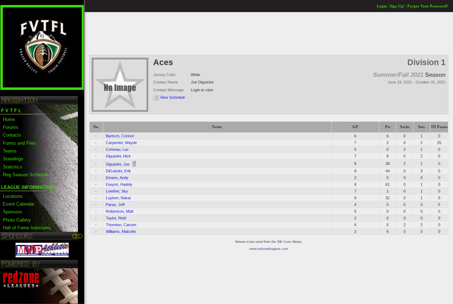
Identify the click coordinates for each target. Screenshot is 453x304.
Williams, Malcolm (121, 231)
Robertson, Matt (119, 211)
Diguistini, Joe (118, 164)
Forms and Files (19, 143)
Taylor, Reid (116, 218)
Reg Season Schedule (25, 174)
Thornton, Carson (121, 225)
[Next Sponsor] (80, 236)
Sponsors (12, 211)
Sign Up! (397, 6)
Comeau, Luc (117, 149)
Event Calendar (18, 204)
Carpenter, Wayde (121, 142)
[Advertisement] (218, 33)
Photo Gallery (17, 220)
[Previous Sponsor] (75, 236)
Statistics (12, 167)
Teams (10, 151)
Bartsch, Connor (120, 136)
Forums (10, 127)
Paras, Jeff (115, 204)
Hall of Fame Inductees (27, 227)
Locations (13, 196)
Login (382, 6)
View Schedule (172, 97)
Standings (13, 158)
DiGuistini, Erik (118, 171)
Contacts (12, 135)
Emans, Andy (117, 178)
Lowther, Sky (117, 191)
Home (9, 119)
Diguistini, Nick (118, 156)
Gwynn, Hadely (119, 184)
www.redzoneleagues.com (269, 249)
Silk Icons (284, 241)
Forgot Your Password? (427, 6)
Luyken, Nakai (118, 198)
